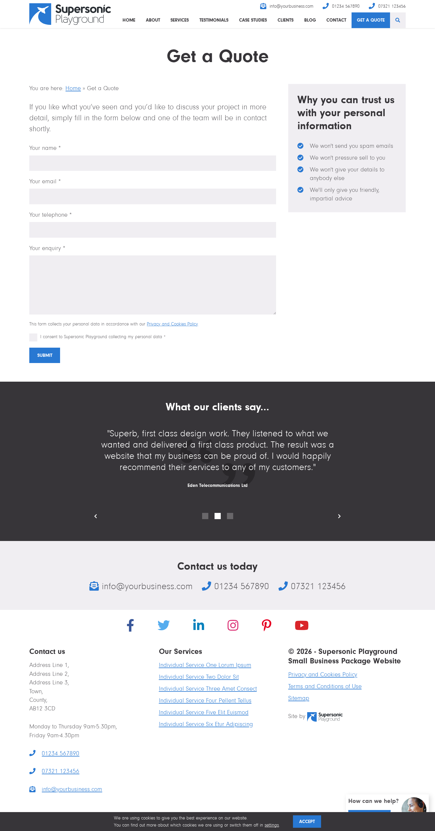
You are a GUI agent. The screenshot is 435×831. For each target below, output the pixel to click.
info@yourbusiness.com (291, 6)
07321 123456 (392, 6)
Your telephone (50, 214)
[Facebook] (130, 626)
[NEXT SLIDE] (334, 516)
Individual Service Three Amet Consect (208, 688)
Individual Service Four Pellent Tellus (205, 700)
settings (272, 825)
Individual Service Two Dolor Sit (199, 676)
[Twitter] (163, 626)
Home (129, 20)
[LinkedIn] (198, 626)
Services (179, 20)
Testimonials (213, 20)
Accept (307, 821)
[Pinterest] (266, 626)
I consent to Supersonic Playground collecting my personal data (103, 336)
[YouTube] (302, 626)
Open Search (398, 20)
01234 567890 (346, 6)
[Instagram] (233, 626)
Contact (336, 20)
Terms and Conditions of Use (325, 686)
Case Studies (253, 20)
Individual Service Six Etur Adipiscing (206, 724)
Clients (286, 20)
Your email (45, 181)
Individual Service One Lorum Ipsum (205, 665)
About (153, 20)
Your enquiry (47, 248)
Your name (45, 148)
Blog (310, 20)
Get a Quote (371, 20)
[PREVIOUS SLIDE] (100, 516)
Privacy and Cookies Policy (172, 324)
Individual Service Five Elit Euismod (204, 712)
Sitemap (298, 698)
